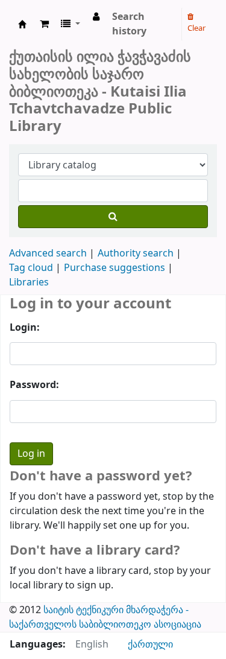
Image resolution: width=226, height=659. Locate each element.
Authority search (136, 253)
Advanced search (48, 253)
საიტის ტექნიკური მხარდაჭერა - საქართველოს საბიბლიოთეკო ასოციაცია (105, 617)
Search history (129, 24)
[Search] (113, 216)
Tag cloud (31, 268)
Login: (25, 327)
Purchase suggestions (114, 268)
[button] (44, 24)
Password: (34, 385)
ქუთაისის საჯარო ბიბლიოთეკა (22, 24)
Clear (196, 28)
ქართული (150, 644)
